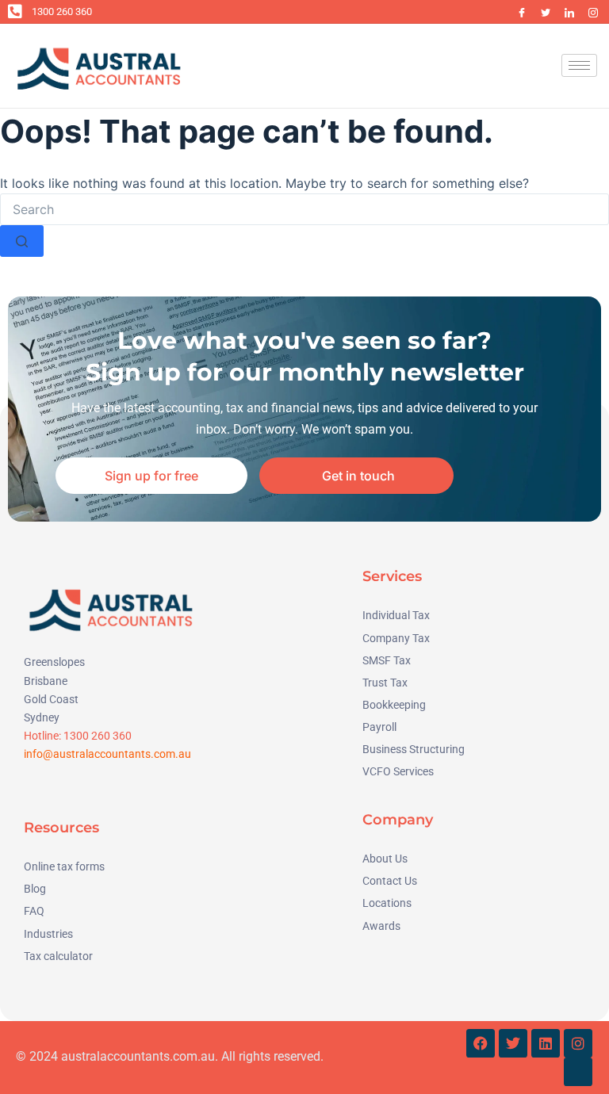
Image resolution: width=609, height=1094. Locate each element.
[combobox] (304, 209)
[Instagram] (593, 12)
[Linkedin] (545, 1043)
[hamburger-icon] (579, 65)
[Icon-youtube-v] (578, 1072)
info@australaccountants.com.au (107, 754)
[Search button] (22, 241)
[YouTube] (498, 12)
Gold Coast (51, 699)
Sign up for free (151, 476)
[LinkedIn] (569, 12)
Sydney (41, 717)
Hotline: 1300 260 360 (78, 735)
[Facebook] (522, 12)
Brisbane (45, 681)
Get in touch (358, 476)
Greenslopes (54, 662)
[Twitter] (545, 12)
